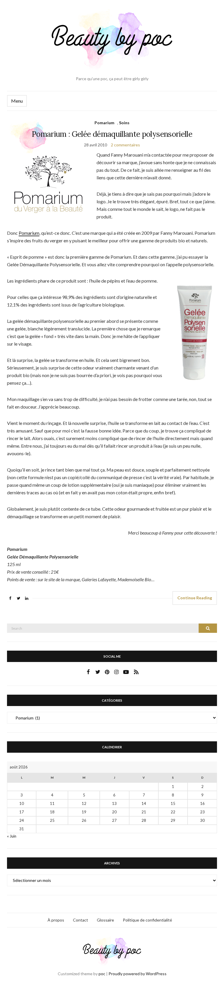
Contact (80, 919)
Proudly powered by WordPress (137, 973)
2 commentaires (125, 144)
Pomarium (104, 122)
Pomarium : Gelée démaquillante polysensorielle (112, 134)
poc (102, 973)
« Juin (11, 836)
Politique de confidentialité (147, 919)
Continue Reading (194, 597)
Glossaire (105, 919)
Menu (17, 101)
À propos (56, 919)
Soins (124, 122)
